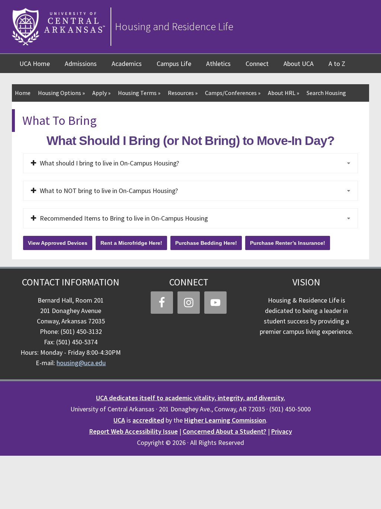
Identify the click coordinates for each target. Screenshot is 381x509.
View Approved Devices (57, 243)
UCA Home (34, 63)
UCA (119, 420)
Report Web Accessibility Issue (133, 431)
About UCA (299, 63)
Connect (257, 63)
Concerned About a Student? (224, 431)
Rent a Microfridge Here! (131, 243)
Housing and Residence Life (174, 26)
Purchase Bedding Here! (206, 243)
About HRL (283, 93)
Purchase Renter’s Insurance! (287, 243)
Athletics (218, 63)
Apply (101, 93)
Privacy (281, 431)
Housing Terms (139, 93)
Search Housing (326, 93)
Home (23, 93)
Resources (183, 93)
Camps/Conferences (232, 93)
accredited (148, 420)
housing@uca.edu (81, 362)
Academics (127, 63)
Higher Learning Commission (225, 420)
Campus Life (174, 63)
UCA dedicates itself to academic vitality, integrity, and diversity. (190, 397)
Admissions (81, 63)
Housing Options (61, 93)
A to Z (337, 63)
